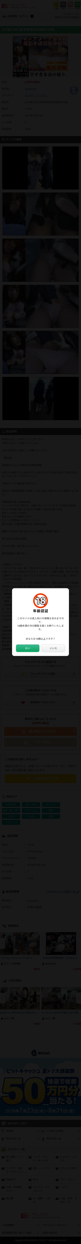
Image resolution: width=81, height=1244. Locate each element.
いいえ (53, 648)
